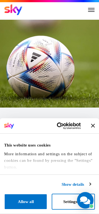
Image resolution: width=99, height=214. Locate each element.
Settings (70, 201)
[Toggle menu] (91, 9)
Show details (73, 184)
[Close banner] (93, 126)
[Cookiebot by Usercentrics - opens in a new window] (59, 125)
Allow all (26, 201)
